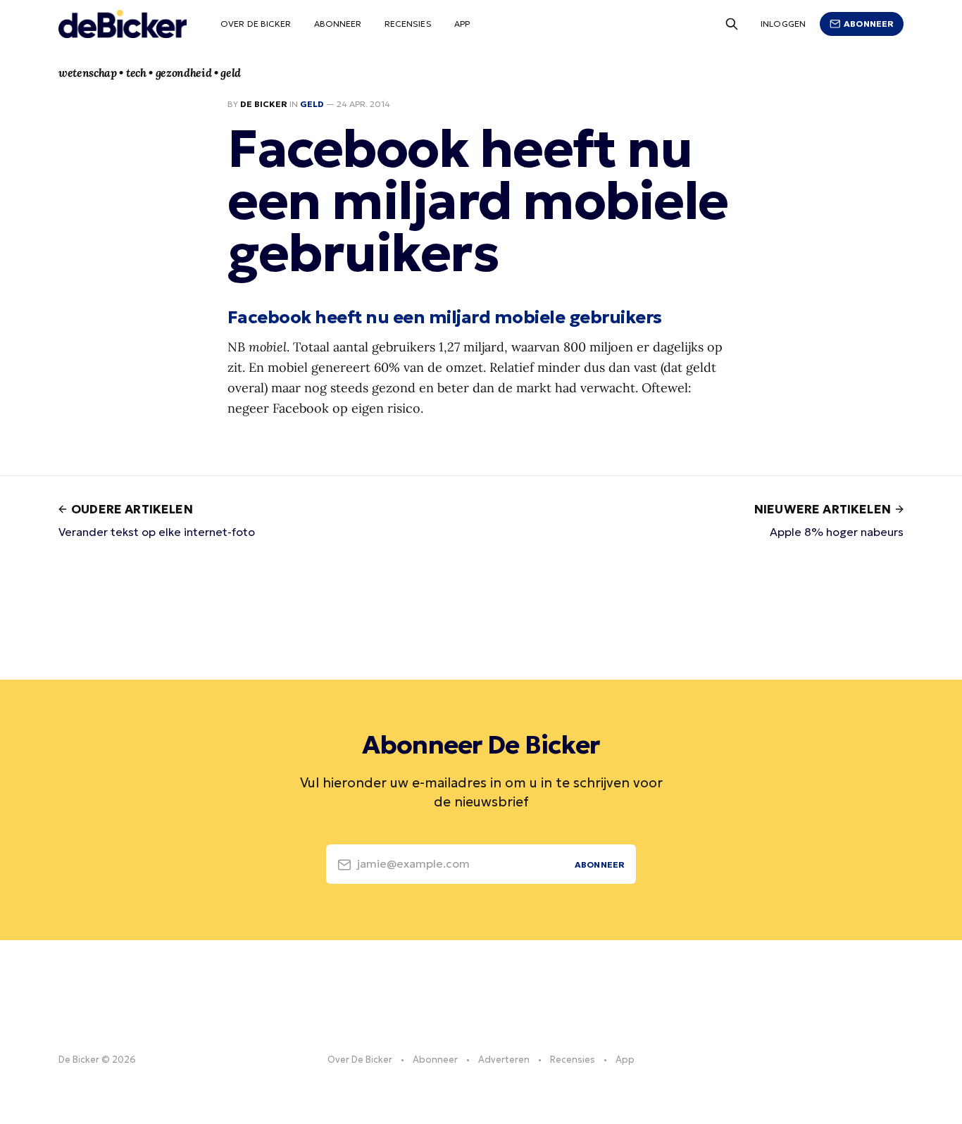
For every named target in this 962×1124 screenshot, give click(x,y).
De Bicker (263, 104)
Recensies (408, 23)
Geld (312, 104)
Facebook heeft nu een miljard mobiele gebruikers (444, 317)
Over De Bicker (256, 23)
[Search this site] (731, 24)
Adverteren (504, 1060)
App (462, 23)
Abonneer (338, 23)
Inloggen (783, 23)
